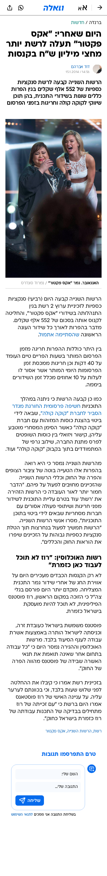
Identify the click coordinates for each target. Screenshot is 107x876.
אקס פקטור (55, 731)
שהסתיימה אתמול (59, 335)
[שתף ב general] (10, 8)
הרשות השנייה (79, 731)
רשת (97, 731)
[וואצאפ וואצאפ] (21, 8)
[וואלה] (53, 8)
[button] (82, 7)
